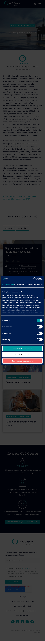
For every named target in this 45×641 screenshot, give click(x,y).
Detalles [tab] (20, 284)
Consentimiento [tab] (8, 284)
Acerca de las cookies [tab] (34, 284)
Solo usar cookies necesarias (22, 361)
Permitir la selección (22, 355)
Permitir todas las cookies (22, 349)
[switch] (40, 326)
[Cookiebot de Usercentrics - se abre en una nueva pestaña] (33, 278)
